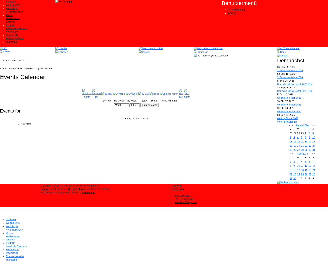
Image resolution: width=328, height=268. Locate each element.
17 (313, 141)
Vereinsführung (13, 18)
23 (310, 145)
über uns (10, 22)
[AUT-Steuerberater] (288, 48)
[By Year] (106, 93)
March (299, 125)
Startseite (11, 1)
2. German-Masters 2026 (290, 70)
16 (310, 141)
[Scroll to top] (1, 266)
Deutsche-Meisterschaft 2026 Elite (294, 84)
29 (306, 150)
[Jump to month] (169, 93)
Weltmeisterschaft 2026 (289, 98)
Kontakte (10, 25)
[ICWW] (4, 52)
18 (291, 145)
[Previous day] (96, 93)
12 (294, 141)
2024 (306, 125)
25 (291, 150)
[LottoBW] (61, 48)
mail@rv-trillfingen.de (186, 202)
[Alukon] (282, 55)
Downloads (12, 35)
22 (306, 145)
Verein (9, 15)
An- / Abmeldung (236, 9)
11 (291, 141)
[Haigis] (208, 48)
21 (302, 145)
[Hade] (281, 52)
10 (313, 137)
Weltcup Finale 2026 (287, 118)
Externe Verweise (15, 38)
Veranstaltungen (14, 12)
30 (310, 150)
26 (294, 150)
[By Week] (132, 93)
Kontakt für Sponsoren (16, 28)
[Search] (154, 93)
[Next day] (181, 93)
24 (313, 145)
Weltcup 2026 (13, 5)
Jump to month (149, 105)
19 (294, 145)
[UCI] (3, 48)
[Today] (143, 93)
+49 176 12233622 (184, 199)
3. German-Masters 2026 (290, 77)
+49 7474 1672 (182, 195)
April (299, 153)
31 (313, 150)
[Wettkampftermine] (288, 182)
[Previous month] (86, 93)
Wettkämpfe (12, 8)
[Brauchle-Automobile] (151, 48)
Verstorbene (12, 31)
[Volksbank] (62, 52)
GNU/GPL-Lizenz (77, 189)
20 (298, 145)
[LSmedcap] (201, 52)
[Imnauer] (144, 52)
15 (306, 141)
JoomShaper (88, 192)
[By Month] (119, 93)
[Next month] (187, 93)
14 (302, 141)
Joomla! (45, 189)
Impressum (11, 42)
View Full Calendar (287, 122)
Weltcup (232, 13)
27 (298, 150)
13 (298, 141)
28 (302, 150)
